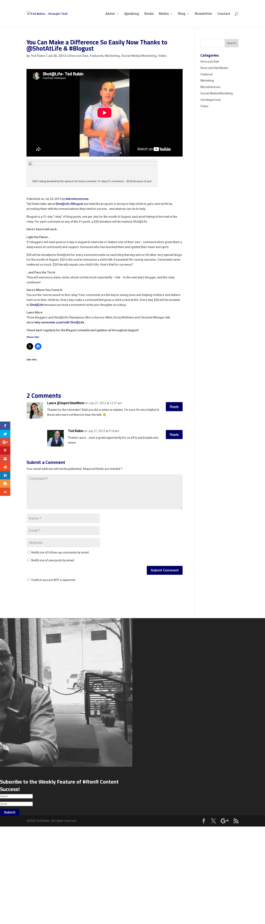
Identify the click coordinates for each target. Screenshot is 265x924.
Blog (181, 14)
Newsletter (203, 14)
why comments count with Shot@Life (59, 322)
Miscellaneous (210, 87)
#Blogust (76, 203)
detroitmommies (77, 199)
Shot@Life (63, 203)
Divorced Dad (78, 56)
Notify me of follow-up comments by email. (60, 552)
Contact (223, 14)
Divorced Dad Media (214, 68)
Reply (174, 407)
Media (164, 14)
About (110, 14)
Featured (96, 56)
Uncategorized (210, 99)
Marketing (112, 56)
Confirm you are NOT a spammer (53, 580)
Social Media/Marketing (139, 56)
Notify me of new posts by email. (53, 560)
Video (162, 56)
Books (149, 14)
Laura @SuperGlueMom (65, 403)
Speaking (131, 14)
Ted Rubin (38, 56)
